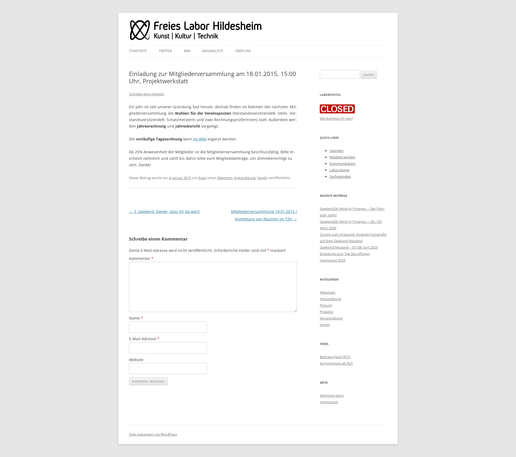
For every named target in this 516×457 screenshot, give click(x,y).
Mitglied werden (342, 157)
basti (202, 177)
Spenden (336, 150)
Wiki (187, 51)
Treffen (165, 51)
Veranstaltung (331, 318)
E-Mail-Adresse (144, 338)
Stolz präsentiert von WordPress (153, 434)
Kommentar (141, 258)
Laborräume (339, 170)
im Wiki (199, 139)
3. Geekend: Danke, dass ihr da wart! (164, 211)
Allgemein (224, 177)
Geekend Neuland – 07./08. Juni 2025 (349, 247)
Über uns (243, 51)
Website (136, 359)
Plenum (326, 305)
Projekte (326, 311)
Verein (262, 177)
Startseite (138, 51)
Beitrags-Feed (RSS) (335, 356)
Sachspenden (340, 176)
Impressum (329, 402)
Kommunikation (342, 163)
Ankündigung (245, 177)
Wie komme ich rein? (336, 118)
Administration (332, 395)
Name (136, 318)
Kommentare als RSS (336, 363)
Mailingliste (212, 51)
